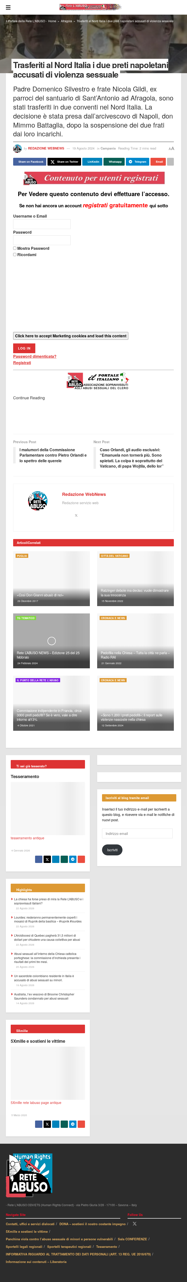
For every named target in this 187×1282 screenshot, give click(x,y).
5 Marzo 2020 (19, 1115)
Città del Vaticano (114, 556)
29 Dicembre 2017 (27, 601)
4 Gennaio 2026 (20, 850)
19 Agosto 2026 (24, 985)
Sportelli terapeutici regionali (69, 1246)
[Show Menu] (8, 7)
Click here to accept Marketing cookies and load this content (70, 336)
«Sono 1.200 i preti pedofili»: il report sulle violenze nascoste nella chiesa (131, 717)
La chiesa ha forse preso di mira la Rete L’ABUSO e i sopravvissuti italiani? (48, 901)
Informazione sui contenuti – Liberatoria (36, 1261)
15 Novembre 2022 (112, 601)
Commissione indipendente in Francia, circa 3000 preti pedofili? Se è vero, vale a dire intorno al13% (49, 715)
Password (22, 232)
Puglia (22, 556)
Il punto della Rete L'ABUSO (38, 680)
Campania (108, 148)
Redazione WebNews (46, 148)
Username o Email (30, 216)
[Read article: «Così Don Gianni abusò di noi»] (51, 578)
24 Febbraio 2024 (27, 663)
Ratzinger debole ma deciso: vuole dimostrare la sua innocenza (135, 592)
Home (52, 21)
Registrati (22, 362)
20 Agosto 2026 (24, 967)
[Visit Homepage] (95, 7)
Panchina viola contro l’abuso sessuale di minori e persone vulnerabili (59, 1239)
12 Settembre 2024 (112, 725)
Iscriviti (112, 849)
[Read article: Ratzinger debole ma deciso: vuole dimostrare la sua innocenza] (135, 578)
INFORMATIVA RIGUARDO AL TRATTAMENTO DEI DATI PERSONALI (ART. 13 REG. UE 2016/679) (78, 1254)
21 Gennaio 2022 (111, 663)
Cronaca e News (113, 618)
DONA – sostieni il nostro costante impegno (92, 1224)
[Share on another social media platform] (170, 162)
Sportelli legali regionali (24, 1246)
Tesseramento (25, 776)
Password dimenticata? (34, 356)
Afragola (66, 21)
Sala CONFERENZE (132, 1239)
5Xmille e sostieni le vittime (38, 1041)
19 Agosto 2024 (83, 148)
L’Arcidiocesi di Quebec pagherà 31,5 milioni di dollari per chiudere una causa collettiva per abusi (47, 937)
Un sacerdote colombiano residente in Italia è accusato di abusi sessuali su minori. (44, 978)
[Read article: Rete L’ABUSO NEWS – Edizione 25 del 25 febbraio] (51, 640)
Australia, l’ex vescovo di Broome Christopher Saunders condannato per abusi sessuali (44, 996)
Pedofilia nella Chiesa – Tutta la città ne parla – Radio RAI (135, 655)
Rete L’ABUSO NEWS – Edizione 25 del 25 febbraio (48, 655)
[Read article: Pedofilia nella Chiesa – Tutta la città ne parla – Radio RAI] (135, 640)
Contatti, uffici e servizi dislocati (30, 1224)
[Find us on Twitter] (134, 1224)
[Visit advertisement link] (93, 417)
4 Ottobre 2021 (26, 725)
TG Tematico (26, 618)
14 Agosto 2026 (24, 1003)
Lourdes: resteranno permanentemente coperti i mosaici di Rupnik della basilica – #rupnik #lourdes (48, 919)
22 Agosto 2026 (24, 908)
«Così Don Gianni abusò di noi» (40, 594)
